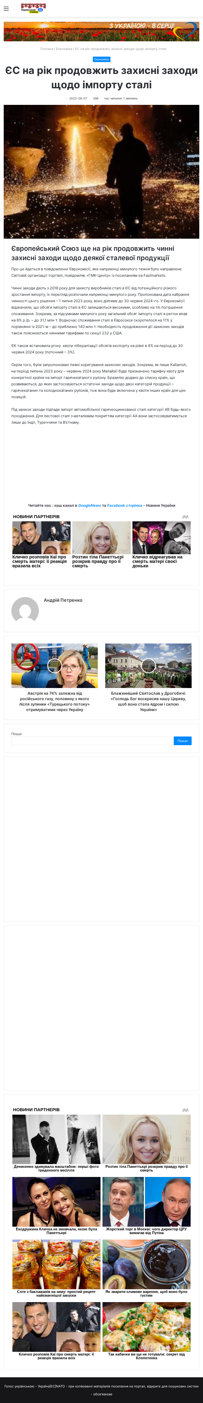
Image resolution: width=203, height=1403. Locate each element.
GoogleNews (89, 505)
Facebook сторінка (124, 505)
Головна (46, 49)
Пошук (16, 734)
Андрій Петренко (63, 600)
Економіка (64, 49)
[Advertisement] (101, 467)
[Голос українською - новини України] (33, 8)
